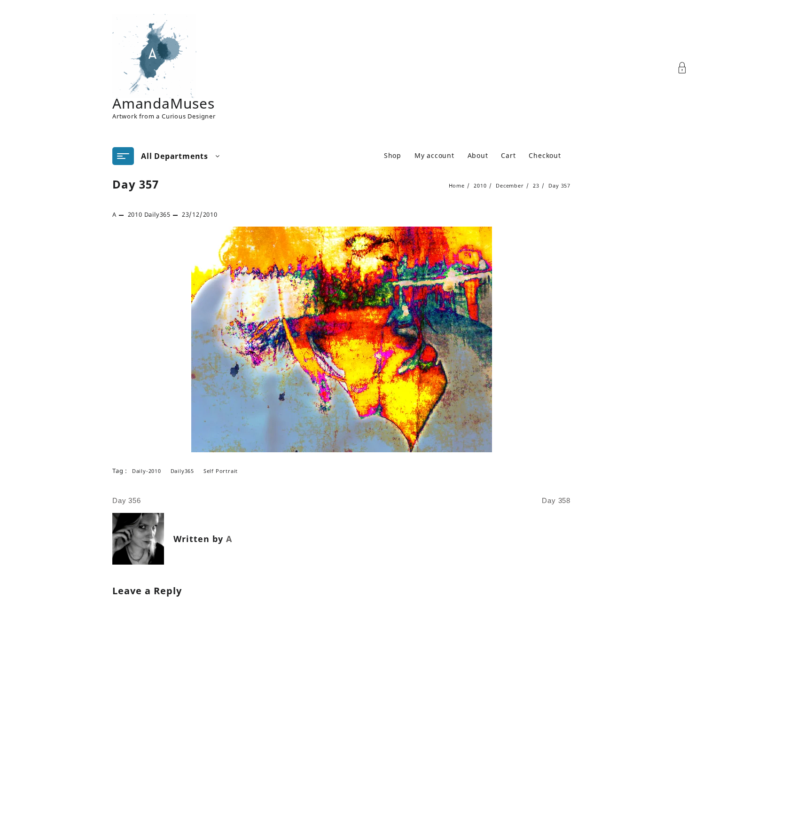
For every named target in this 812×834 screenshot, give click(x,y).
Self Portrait (220, 470)
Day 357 (135, 184)
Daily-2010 (146, 470)
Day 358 (556, 500)
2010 (135, 214)
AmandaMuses (163, 103)
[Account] (687, 68)
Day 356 (126, 500)
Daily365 (157, 214)
